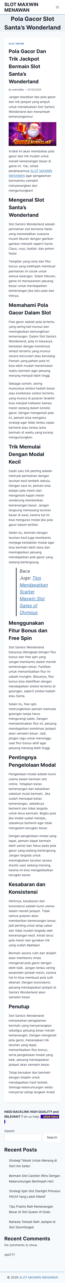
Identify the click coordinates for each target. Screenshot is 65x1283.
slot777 (9, 1255)
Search (9, 1131)
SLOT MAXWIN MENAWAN (38, 1277)
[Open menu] (57, 7)
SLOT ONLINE (16, 43)
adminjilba (18, 89)
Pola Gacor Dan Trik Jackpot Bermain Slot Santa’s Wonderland (27, 66)
